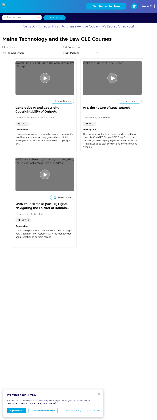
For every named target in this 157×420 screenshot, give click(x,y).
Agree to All (16, 410)
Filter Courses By (11, 47)
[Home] (7, 6)
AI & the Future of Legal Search (106, 107)
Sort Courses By (71, 47)
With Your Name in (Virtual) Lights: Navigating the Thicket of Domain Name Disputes (41, 207)
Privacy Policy (73, 410)
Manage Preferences (43, 410)
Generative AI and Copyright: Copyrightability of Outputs (37, 109)
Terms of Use (93, 410)
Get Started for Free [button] (106, 6)
